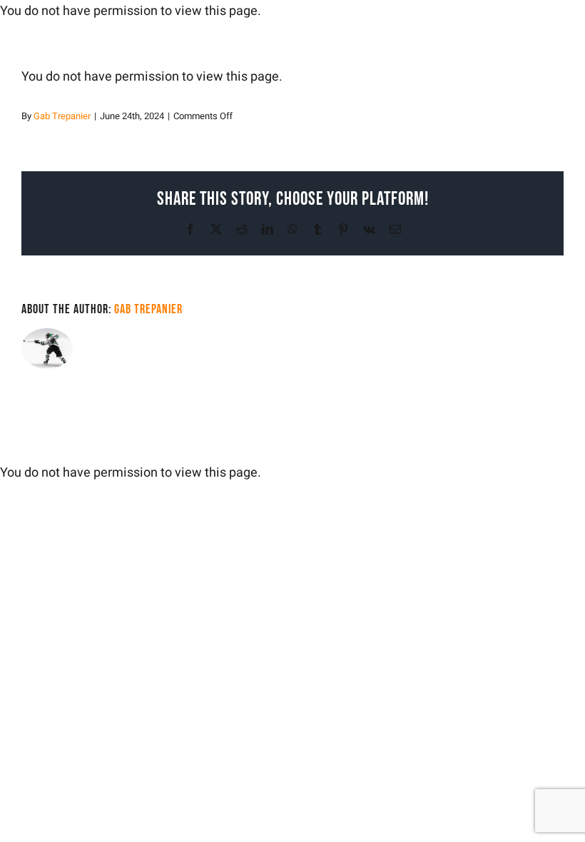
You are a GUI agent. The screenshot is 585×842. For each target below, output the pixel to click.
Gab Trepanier (62, 116)
